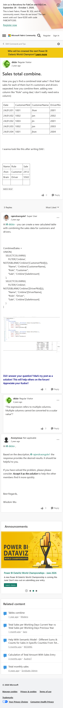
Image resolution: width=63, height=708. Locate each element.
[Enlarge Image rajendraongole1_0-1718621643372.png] (31, 335)
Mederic (24, 616)
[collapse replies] (31, 213)
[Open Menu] (58, 44)
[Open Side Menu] (4, 35)
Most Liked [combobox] (52, 207)
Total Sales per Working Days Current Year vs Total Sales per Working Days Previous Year (32, 626)
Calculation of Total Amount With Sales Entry (32, 654)
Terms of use (45, 691)
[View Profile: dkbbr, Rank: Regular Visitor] (6, 64)
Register (47, 35)
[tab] (30, 590)
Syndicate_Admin (29, 670)
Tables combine (16, 612)
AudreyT (28, 658)
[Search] (39, 35)
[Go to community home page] (22, 35)
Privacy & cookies (28, 691)
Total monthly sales (18, 666)
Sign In (56, 35)
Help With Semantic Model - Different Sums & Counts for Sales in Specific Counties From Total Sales (33, 641)
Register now (10, 25)
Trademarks (7, 697)
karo (25, 631)
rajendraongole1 (18, 216)
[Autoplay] (26, 590)
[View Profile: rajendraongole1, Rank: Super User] (6, 218)
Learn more (41, 54)
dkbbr (14, 62)
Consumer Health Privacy (42, 701)
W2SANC (28, 646)
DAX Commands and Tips (16, 44)
